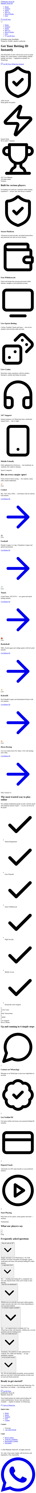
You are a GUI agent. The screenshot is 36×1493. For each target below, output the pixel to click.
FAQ (6, 16)
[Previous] (1, 1230)
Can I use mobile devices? (9, 1334)
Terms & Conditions (11, 1439)
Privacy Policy (9, 1438)
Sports (7, 10)
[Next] (1, 1233)
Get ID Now (6, 19)
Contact (7, 1420)
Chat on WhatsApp (8, 1405)
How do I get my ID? (8, 1243)
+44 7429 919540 (10, 1430)
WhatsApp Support (18, 64)
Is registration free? (7, 1265)
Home (7, 7)
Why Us (7, 12)
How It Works (9, 14)
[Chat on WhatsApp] (18, 1491)
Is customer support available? (11, 1308)
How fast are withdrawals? (9, 1284)
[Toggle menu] (1, 21)
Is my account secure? (8, 1357)
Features (7, 8)
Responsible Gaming (11, 1441)
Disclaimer (8, 1443)
